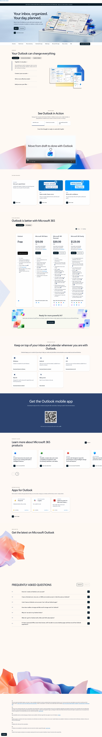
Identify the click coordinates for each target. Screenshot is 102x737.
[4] (12, 717)
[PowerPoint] (61, 303)
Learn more (41, 711)
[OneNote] (54, 305)
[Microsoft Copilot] (54, 303)
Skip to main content (4, 0)
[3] (12, 713)
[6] (12, 726)
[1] (12, 700)
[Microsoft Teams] (61, 305)
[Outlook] (36, 303)
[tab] (15, 58)
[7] (12, 730)
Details (59, 715)
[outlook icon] (18, 301)
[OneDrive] (39, 303)
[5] (12, 722)
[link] (14, 44)
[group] (24, 192)
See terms (44, 249)
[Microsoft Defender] (59, 305)
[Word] (56, 303)
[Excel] (59, 303)
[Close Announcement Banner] (88, 4)
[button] (16, 203)
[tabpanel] (51, 79)
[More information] (46, 269)
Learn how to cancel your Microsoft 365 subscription (27, 703)
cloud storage (24, 267)
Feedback (4, 734)
